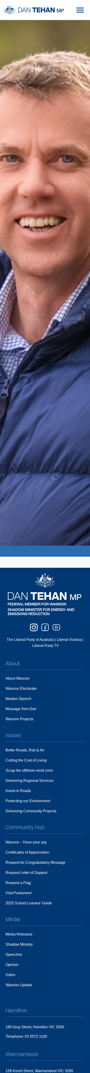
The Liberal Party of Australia (31, 640)
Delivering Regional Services (30, 781)
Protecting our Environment (28, 801)
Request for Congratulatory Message (36, 862)
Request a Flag (18, 883)
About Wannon (18, 678)
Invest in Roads (18, 791)
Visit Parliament (18, 893)
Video (10, 975)
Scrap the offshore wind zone (29, 770)
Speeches (14, 954)
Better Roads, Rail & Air (25, 750)
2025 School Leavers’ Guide (29, 903)
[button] (80, 10)
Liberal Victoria (69, 640)
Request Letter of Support (26, 873)
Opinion (12, 965)
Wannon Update (19, 985)
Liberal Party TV (45, 646)
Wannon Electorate (21, 688)
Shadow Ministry (19, 944)
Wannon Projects (19, 719)
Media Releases (19, 934)
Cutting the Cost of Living (26, 760)
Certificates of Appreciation (27, 852)
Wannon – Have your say (26, 842)
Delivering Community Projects (31, 811)
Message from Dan (21, 709)
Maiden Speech (18, 699)
